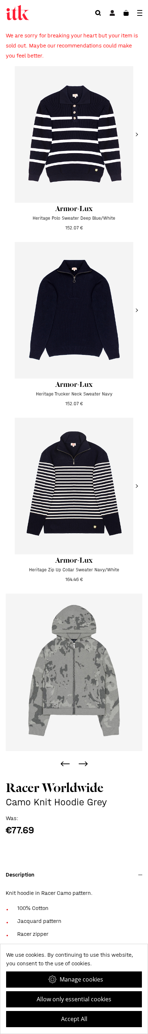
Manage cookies (81, 979)
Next (83, 764)
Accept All (74, 1019)
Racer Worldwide (54, 787)
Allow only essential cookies (74, 999)
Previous (65, 764)
